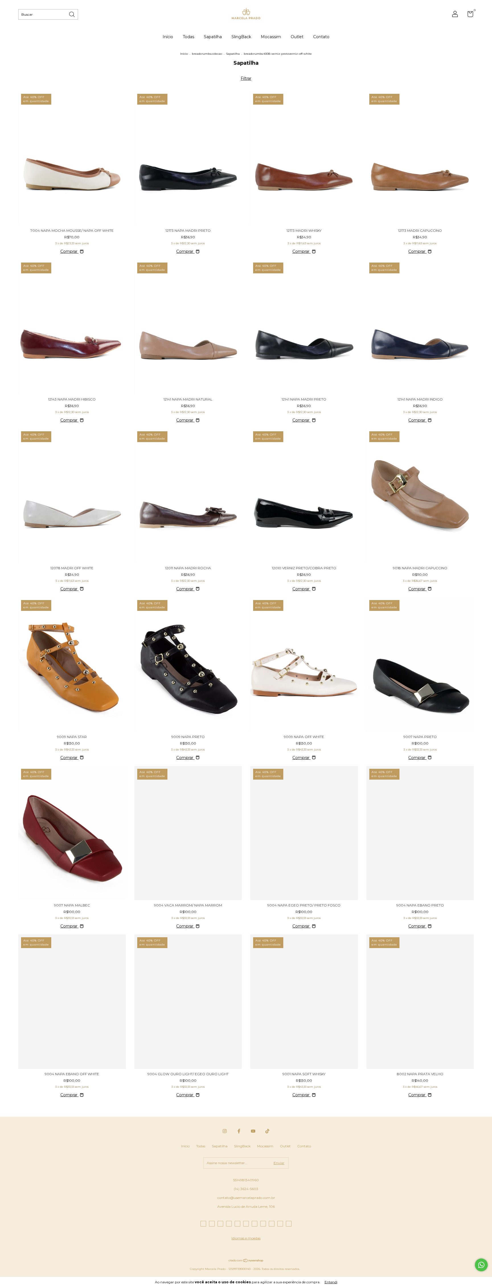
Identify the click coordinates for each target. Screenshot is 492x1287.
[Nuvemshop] (246, 1261)
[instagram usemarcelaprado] (224, 1131)
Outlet (297, 36)
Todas (188, 36)
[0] (468, 15)
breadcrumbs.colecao (207, 54)
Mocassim (271, 36)
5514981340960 (246, 1180)
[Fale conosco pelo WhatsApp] (481, 1264)
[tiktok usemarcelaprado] (267, 1131)
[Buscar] (72, 14)
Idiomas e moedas (246, 1238)
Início (168, 36)
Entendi (331, 1282)
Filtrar (246, 78)
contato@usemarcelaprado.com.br (246, 1197)
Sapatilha (213, 36)
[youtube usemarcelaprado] (253, 1131)
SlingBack (241, 36)
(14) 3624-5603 (246, 1189)
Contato (321, 36)
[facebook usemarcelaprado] (239, 1131)
